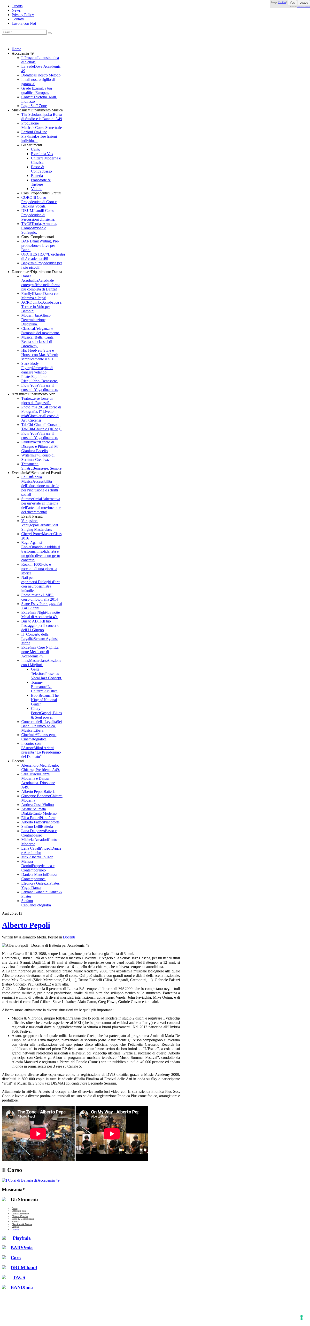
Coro (16, 1257)
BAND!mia (22, 1287)
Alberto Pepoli (26, 925)
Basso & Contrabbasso (23, 1219)
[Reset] (50, 33)
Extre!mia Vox (19, 1211)
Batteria (15, 1221)
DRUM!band (24, 1267)
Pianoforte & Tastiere (22, 1224)
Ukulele (15, 1229)
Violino (15, 1227)
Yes (292, 2)
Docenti (69, 937)
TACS (19, 1277)
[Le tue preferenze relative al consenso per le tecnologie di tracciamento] (301, 1317)
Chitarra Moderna (20, 1213)
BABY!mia (22, 1247)
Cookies (282, 2)
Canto (14, 1208)
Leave (304, 2)
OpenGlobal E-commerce (303, 6)
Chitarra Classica (20, 1216)
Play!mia (22, 1238)
